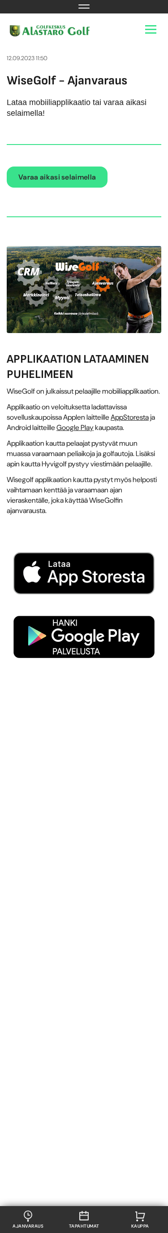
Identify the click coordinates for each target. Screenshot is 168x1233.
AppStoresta (130, 417)
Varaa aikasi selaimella (57, 177)
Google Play (75, 427)
